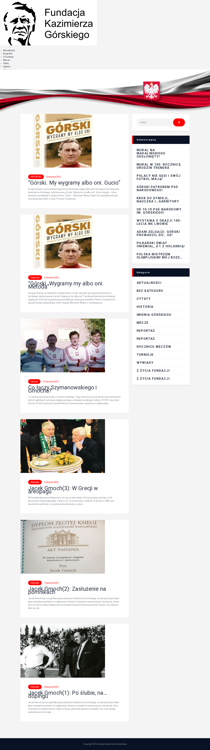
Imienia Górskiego (154, 315)
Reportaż (35, 277)
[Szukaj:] (161, 122)
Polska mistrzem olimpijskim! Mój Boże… (160, 255)
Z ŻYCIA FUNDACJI (153, 370)
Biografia (7, 53)
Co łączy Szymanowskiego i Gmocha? (62, 389)
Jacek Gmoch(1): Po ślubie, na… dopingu (67, 694)
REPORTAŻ (36, 177)
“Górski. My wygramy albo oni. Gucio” (74, 182)
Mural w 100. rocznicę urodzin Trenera (159, 166)
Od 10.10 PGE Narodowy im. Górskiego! (159, 211)
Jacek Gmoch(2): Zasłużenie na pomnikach (67, 590)
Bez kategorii (150, 291)
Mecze (6, 60)
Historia (34, 381)
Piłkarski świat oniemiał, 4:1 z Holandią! (161, 244)
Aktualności (9, 50)
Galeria (6, 66)
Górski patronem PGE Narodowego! (157, 188)
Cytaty (144, 299)
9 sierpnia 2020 (51, 482)
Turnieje (145, 354)
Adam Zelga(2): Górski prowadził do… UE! (158, 233)
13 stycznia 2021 (51, 381)
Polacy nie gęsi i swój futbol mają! (159, 177)
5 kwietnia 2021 (51, 277)
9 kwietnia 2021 (53, 177)
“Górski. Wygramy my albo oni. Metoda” (66, 285)
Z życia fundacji (153, 378)
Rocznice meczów (154, 347)
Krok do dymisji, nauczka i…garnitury (158, 199)
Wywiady (35, 482)
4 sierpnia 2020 (51, 687)
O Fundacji (8, 57)
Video (6, 63)
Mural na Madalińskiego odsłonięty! (151, 153)
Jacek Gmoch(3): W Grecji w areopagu (63, 490)
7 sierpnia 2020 (51, 583)
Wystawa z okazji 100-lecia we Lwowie (159, 222)
